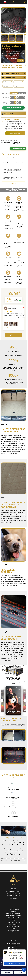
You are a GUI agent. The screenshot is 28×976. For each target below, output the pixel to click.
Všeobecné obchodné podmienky (13, 913)
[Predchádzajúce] (1, 700)
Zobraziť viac (13, 183)
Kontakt (20, 1)
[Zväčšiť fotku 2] (11, 324)
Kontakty (13, 912)
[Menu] (1, 1)
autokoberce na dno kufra (13, 895)
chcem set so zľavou (15, 133)
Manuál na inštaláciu (13, 921)
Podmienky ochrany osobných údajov (13, 915)
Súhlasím (20, 972)
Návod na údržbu (13, 924)
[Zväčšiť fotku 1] (6, 324)
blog (13, 928)
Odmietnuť (7, 972)
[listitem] (13, 700)
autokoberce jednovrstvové (13, 891)
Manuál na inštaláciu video (13, 923)
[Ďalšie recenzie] (23, 315)
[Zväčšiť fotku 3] (15, 324)
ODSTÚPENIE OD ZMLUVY (13, 930)
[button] (5, 2)
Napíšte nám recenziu (14, 335)
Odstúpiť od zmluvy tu (13, 917)
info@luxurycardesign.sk (13, 943)
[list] (13, 318)
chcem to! (20, 60)
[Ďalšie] (25, 700)
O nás (13, 919)
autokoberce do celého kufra (13, 897)
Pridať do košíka (19, 148)
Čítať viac (6, 327)
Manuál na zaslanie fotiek (13, 926)
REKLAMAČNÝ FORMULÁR (13, 932)
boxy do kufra (13, 899)
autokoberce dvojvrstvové (13, 893)
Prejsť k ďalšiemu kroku (13, 107)
